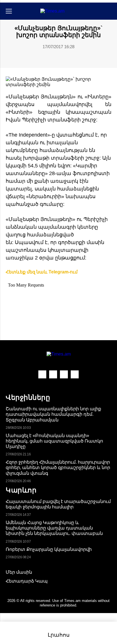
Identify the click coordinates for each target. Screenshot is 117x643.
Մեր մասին (19, 572)
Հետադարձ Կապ (27, 581)
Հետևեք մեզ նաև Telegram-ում (42, 271)
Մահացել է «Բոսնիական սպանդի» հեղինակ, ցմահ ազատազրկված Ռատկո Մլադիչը (54, 441)
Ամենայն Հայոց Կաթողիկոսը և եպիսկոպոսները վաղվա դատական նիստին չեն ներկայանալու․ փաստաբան (54, 528)
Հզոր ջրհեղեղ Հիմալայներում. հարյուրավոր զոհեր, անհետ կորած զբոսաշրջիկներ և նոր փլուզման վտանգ (58, 467)
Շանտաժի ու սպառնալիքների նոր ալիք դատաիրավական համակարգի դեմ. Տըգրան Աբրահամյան (53, 414)
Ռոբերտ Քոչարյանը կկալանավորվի (49, 549)
